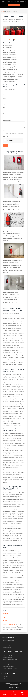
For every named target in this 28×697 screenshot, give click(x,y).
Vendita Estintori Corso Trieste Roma (10, 668)
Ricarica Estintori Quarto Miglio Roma (10, 670)
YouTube (5, 620)
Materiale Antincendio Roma (8, 642)
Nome (4, 98)
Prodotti (16, 40)
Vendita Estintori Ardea (7, 657)
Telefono (5, 113)
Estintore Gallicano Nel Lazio (8, 661)
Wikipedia (5, 613)
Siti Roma (20, 683)
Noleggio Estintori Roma (7, 644)
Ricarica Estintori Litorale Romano (9, 653)
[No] (26, 3)
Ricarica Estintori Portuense (8, 666)
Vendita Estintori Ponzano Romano (9, 662)
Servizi (11, 40)
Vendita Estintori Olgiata (7, 655)
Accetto (11, 5)
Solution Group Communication (18, 684)
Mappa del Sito (6, 676)
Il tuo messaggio (7, 120)
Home (2, 11)
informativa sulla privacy (12, 130)
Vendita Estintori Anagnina (9, 624)
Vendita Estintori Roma (7, 647)
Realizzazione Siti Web (13, 683)
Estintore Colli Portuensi (7, 664)
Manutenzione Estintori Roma (8, 640)
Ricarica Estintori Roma (7, 645)
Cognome (5, 104)
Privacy (4, 678)
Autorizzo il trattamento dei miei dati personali (13, 133)
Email (5, 107)
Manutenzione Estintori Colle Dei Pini (10, 659)
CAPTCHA (5, 136)
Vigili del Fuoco (7, 617)
